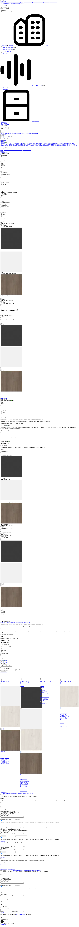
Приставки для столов (33, 144)
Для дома (2, 151)
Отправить (2, 824)
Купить (2, 912)
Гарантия (7, 622)
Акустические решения (37, 85)
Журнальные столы (6, 51)
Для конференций (65, 145)
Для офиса (2, 142)
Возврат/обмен (12, 622)
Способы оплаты (26, 622)
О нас (1, 3)
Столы (9, 144)
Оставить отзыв (3, 662)
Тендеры (19, 793)
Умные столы (5, 53)
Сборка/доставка (19, 622)
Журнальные (17, 150)
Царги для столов (42, 144)
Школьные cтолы (53, 2)
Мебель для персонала (31, 2)
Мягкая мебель (39, 2)
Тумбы (73, 144)
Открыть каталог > (4, 13)
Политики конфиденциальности (16, 888)
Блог (18, 3)
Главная (2, 152)
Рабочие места (58, 145)
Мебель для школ (11, 869)
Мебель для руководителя (20, 2)
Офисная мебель (11, 2)
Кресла (3, 87)
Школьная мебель (4, 2)
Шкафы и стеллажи (15, 144)
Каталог (9, 133)
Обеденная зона (35, 121)
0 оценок (2, 154)
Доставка (5, 3)
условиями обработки (20, 899)
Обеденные (22, 150)
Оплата (8, 3)
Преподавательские (4, 150)
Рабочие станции (60, 144)
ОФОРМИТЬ (3, 924)
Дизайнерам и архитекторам (27, 793)
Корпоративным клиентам (11, 793)
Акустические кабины (44, 145)
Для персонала (72, 145)
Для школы (2, 147)
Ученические (12, 150)
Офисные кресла (45, 2)
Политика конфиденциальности (31, 133)
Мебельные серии (4, 144)
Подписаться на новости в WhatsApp (20, 870)
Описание (2, 622)
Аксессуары (36, 145)
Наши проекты (14, 3)
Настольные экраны (29, 145)
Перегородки (52, 145)
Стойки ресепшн (4, 145)
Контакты (21, 3)
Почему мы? (3, 793)
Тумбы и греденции (24, 144)
